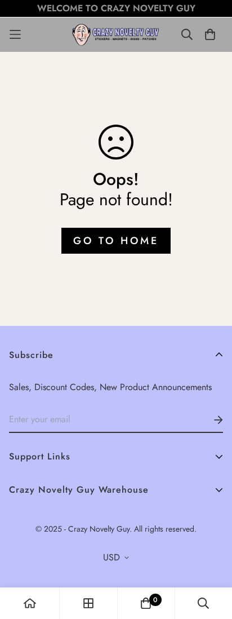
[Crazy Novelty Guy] (116, 34)
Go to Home (116, 240)
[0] (145, 603)
